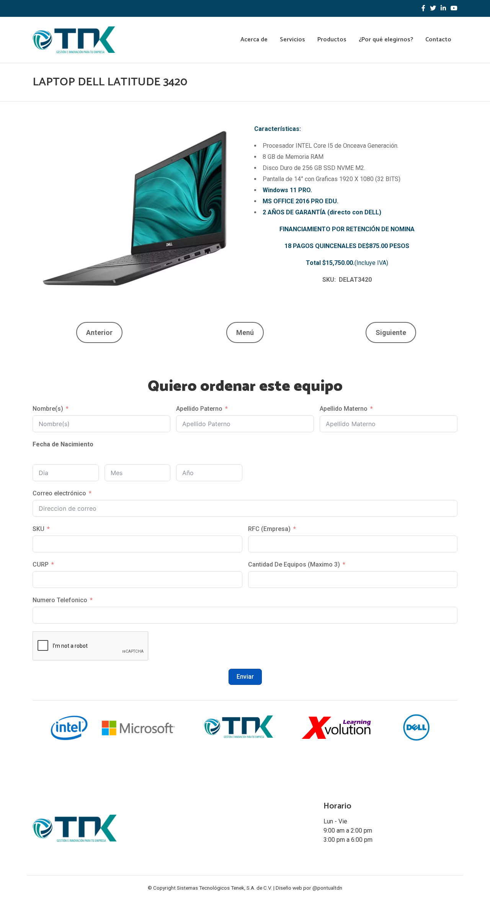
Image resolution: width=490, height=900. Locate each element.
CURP (41, 564)
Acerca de (254, 39)
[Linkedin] (443, 8)
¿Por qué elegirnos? (386, 39)
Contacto (438, 39)
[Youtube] (454, 8)
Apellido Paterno (199, 408)
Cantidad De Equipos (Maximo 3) (294, 564)
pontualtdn (329, 888)
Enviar (245, 676)
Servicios (292, 39)
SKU (38, 528)
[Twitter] (433, 8)
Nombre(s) (48, 408)
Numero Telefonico (60, 600)
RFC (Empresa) (269, 528)
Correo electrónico (59, 493)
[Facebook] (423, 8)
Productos (331, 39)
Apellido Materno (344, 408)
